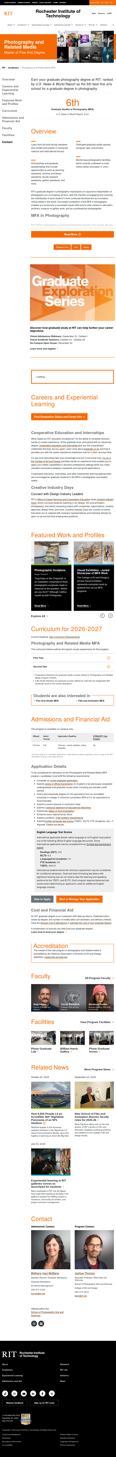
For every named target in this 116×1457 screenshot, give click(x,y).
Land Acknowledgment (11, 1434)
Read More (89, 234)
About (5, 1364)
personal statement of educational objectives (68, 807)
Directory (101, 13)
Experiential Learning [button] (40, 25)
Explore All (38, 616)
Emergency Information (11, 1441)
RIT (3, 67)
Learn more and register (44, 348)
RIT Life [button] (92, 25)
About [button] (9, 25)
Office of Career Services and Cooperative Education (63, 499)
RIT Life (64, 1369)
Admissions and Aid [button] (62, 25)
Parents (35, 3)
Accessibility (7, 1445)
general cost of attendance (53, 923)
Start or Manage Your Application (79, 899)
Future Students (10, 3)
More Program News (97, 1069)
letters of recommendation (61, 811)
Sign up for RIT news (44, 1402)
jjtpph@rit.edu (81, 1295)
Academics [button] (22, 25)
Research (64, 1364)
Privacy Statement (67, 1445)
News (94, 13)
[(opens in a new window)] (34, 1324)
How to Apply (42, 899)
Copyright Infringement (69, 1441)
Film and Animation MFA (91, 700)
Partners (62, 3)
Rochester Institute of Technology (58, 13)
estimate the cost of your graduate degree (90, 923)
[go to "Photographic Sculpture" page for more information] (51, 552)
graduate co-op (91, 448)
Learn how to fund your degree (47, 932)
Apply (107, 3)
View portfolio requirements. (69, 817)
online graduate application (64, 780)
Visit (102, 3)
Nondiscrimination (67, 1438)
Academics (13, 67)
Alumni (55, 3)
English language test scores (58, 821)
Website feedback (14, 1402)
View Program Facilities (95, 1022)
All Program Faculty (98, 978)
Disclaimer (6, 1438)
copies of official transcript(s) (58, 783)
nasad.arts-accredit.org (55, 957)
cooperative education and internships (58, 445)
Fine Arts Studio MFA (47, 700)
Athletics (103, 25)
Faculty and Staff (45, 3)
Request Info (94, 3)
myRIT (109, 13)
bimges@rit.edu (38, 1293)
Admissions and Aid (12, 1381)
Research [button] (79, 25)
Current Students (24, 3)
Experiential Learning (12, 1375)
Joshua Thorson (85, 1273)
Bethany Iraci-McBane (45, 1273)
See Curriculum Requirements (64, 637)
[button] (113, 25)
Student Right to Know (69, 1434)
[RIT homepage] (8, 13)
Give (111, 3)
